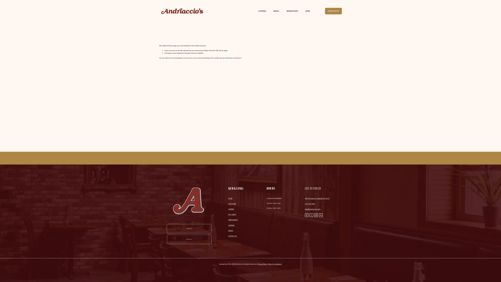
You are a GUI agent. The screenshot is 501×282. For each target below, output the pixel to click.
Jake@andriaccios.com (313, 209)
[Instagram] (316, 215)
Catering (262, 11)
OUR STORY (232, 204)
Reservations (292, 11)
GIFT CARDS (232, 214)
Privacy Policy (262, 264)
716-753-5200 (310, 204)
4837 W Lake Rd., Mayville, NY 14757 (317, 198)
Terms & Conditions (274, 264)
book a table (189, 239)
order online (189, 228)
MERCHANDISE (233, 220)
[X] (311, 215)
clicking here (188, 58)
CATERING (231, 225)
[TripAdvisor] (321, 215)
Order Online (333, 11)
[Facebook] (307, 215)
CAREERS (231, 209)
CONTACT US (232, 236)
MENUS (230, 231)
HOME (230, 198)
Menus (276, 11)
